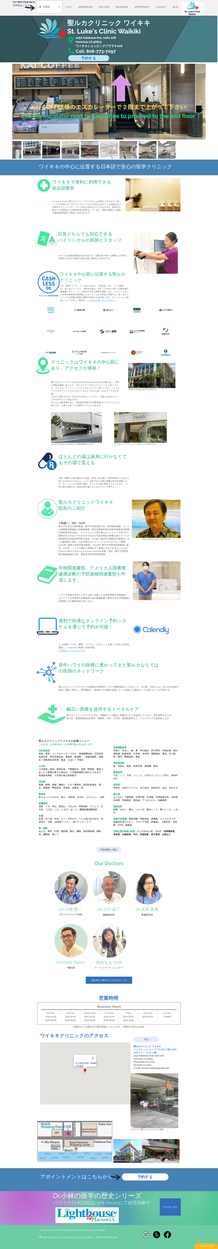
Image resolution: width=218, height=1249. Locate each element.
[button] (174, 1125)
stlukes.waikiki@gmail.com (155, 1068)
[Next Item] (200, 101)
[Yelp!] (156, 1234)
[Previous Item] (17, 101)
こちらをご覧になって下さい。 (101, 300)
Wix (103, 1230)
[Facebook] (167, 1234)
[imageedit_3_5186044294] (145, 1234)
